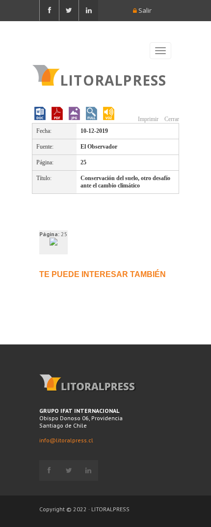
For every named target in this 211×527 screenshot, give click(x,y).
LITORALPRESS (113, 79)
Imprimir (147, 119)
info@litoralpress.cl (66, 440)
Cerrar (171, 119)
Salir (144, 10)
